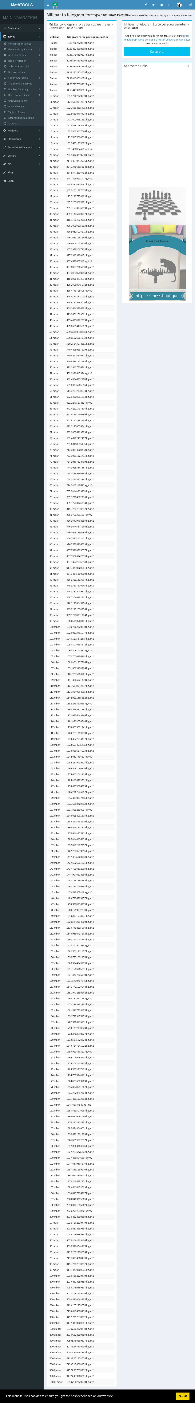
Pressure (143, 15)
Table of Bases (16, 112)
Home (101, 15)
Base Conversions (18, 95)
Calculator (157, 51)
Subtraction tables (19, 66)
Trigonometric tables (20, 83)
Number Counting (18, 89)
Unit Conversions (18, 100)
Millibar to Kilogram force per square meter (171, 15)
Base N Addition (17, 60)
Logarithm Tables (18, 78)
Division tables (16, 72)
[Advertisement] (157, 129)
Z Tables (13, 123)
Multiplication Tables (19, 43)
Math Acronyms (17, 106)
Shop (10, 180)
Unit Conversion (127, 15)
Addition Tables (17, 55)
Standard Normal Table (21, 118)
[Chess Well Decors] (157, 244)
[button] (48, 5)
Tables (112, 15)
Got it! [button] (183, 1396)
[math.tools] (55, 4)
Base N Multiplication (20, 49)
